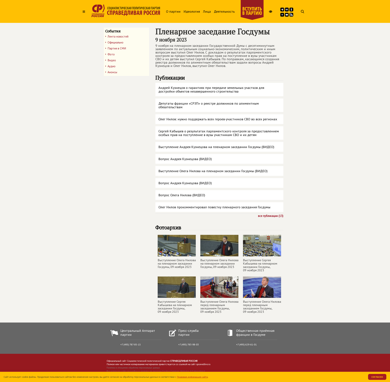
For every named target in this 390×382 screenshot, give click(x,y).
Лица (207, 11)
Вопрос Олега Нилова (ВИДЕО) (181, 195)
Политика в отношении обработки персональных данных (133, 367)
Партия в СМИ (117, 48)
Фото (111, 54)
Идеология (192, 11)
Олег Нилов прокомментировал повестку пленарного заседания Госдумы (214, 207)
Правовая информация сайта (192, 376)
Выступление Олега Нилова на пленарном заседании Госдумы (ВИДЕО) (213, 171)
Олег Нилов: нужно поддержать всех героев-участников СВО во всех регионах (217, 119)
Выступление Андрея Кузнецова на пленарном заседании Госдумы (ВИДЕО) (216, 147)
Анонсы (112, 72)
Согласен (377, 376)
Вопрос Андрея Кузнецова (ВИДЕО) (185, 159)
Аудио (111, 66)
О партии (173, 11)
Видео (112, 60)
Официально (115, 42)
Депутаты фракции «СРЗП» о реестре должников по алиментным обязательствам (208, 105)
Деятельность (224, 11)
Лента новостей (118, 36)
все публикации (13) (270, 215)
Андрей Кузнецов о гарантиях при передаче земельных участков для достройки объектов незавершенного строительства (211, 89)
